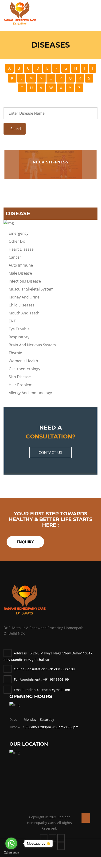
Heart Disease (21, 249)
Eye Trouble (19, 329)
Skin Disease (20, 376)
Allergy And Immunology (30, 392)
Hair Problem (20, 384)
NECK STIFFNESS (50, 162)
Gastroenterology (24, 368)
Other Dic (17, 241)
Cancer (15, 257)
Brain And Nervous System (32, 344)
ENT (12, 321)
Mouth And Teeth (24, 313)
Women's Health (23, 360)
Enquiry (25, 541)
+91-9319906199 (56, 679)
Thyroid (15, 352)
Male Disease (20, 273)
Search (16, 128)
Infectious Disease (25, 281)
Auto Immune (21, 265)
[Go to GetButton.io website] (11, 852)
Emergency (18, 233)
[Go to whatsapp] (11, 843)
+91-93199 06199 (61, 669)
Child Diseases (21, 305)
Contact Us (50, 452)
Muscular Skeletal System (31, 289)
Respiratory (19, 337)
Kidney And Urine (24, 297)
